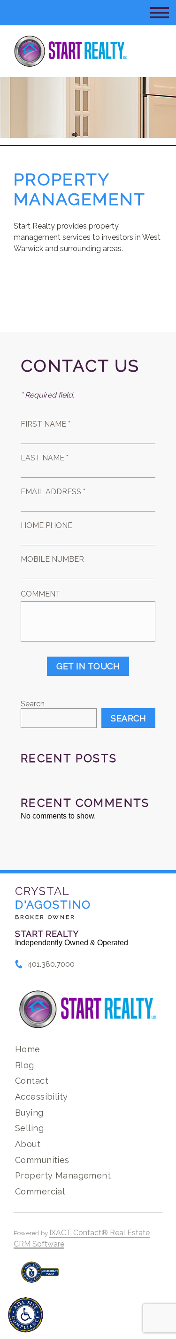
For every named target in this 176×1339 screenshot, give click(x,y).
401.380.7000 (51, 964)
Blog (24, 1065)
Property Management (63, 1175)
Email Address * (53, 491)
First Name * (45, 424)
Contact (31, 1081)
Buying (29, 1112)
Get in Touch (88, 666)
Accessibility (41, 1097)
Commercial (40, 1191)
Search (33, 703)
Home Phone (46, 525)
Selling (29, 1128)
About (27, 1144)
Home (27, 1049)
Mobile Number (52, 559)
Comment (41, 593)
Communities (42, 1160)
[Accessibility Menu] (25, 1314)
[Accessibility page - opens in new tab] (40, 1276)
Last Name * (45, 457)
